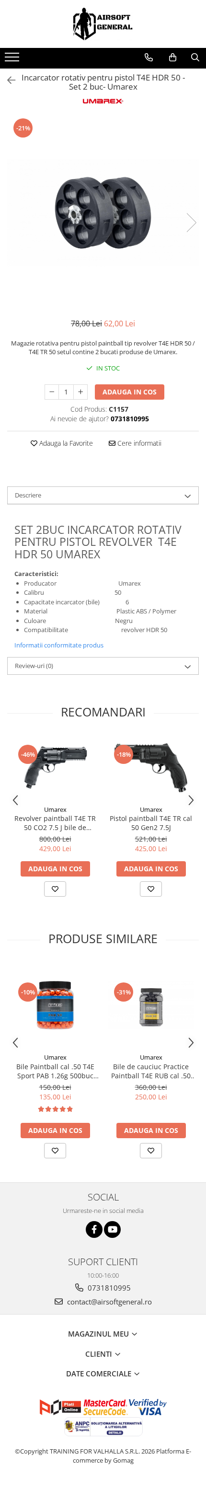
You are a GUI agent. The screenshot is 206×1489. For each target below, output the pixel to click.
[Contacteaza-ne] (149, 57)
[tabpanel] (103, 212)
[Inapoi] (7, 80)
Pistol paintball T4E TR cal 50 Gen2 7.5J (151, 823)
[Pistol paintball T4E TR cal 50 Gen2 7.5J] (151, 767)
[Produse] (13, 60)
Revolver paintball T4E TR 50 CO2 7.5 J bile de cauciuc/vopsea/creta (55, 823)
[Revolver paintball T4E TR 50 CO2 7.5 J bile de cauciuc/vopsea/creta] (55, 767)
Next (191, 222)
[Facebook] (94, 1229)
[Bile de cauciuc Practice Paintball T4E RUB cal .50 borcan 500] (151, 1005)
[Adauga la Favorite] (55, 889)
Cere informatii (138, 443)
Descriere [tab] (28, 495)
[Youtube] (112, 1229)
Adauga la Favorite (65, 443)
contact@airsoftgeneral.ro (108, 1301)
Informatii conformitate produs (58, 645)
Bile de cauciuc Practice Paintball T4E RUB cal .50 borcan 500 (151, 1071)
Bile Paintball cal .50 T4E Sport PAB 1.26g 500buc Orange (55, 1071)
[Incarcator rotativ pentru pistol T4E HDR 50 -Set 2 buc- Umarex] (103, 212)
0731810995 (108, 1288)
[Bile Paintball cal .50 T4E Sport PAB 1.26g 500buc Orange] (55, 1005)
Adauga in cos (130, 391)
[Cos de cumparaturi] (172, 57)
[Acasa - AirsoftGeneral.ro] (103, 24)
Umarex (55, 809)
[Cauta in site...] (195, 57)
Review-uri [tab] (34, 665)
